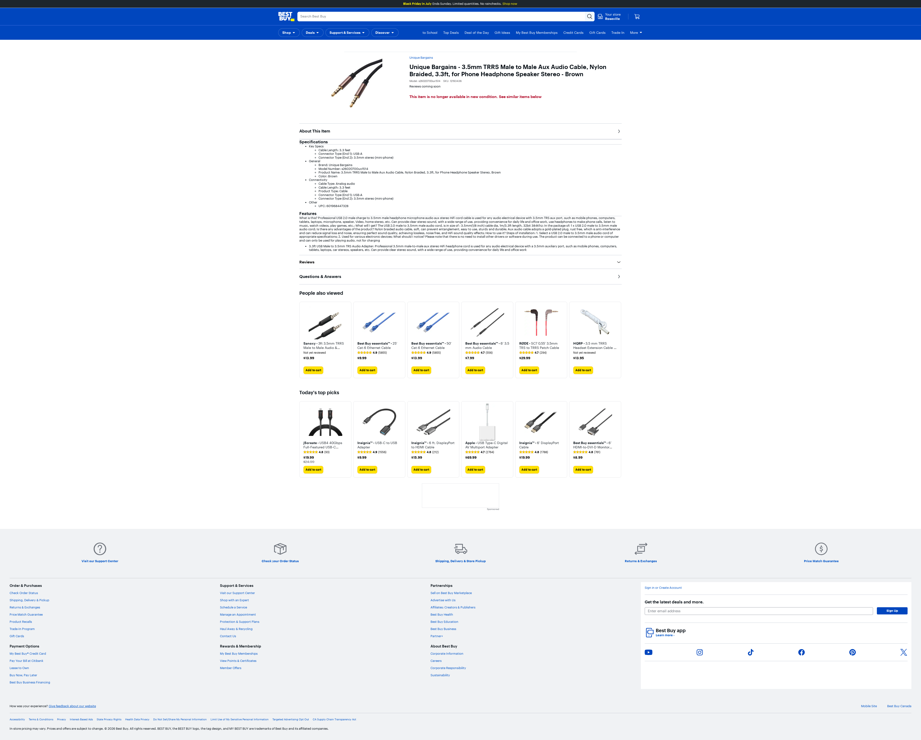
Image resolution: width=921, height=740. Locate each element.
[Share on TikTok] (751, 652)
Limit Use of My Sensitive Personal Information (240, 719)
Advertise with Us (443, 600)
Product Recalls (21, 622)
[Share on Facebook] (801, 652)
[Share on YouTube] (648, 652)
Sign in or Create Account (663, 588)
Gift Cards (17, 636)
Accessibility (17, 719)
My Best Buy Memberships (239, 653)
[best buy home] (286, 16)
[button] (289, 32)
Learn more (665, 635)
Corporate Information (447, 653)
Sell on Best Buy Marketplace (451, 593)
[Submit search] (590, 16)
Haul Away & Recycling (236, 629)
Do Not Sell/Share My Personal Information (180, 719)
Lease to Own (19, 668)
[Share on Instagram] (699, 652)
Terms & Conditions (41, 719)
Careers (436, 661)
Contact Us (228, 636)
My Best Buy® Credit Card (28, 653)
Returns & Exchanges (25, 607)
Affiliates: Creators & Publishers (453, 607)
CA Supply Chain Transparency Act (334, 719)
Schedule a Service (233, 607)
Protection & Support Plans (239, 622)
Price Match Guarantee (26, 614)
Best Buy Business (443, 629)
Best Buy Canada (899, 706)
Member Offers (230, 668)
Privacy (61, 719)
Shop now (509, 4)
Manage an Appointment (238, 614)
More (634, 32)
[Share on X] (904, 652)
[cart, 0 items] (637, 16)
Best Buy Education (444, 622)
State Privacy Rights (109, 719)
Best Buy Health (442, 614)
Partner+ (437, 636)
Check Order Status (24, 593)
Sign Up (892, 611)
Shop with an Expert (234, 600)
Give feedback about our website (72, 706)
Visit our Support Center (237, 593)
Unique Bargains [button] (421, 57)
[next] (618, 340)
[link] (372, 353)
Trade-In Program (22, 629)
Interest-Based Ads (81, 719)
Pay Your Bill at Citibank (26, 661)
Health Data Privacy (137, 719)
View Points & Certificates (238, 661)
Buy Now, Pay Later (23, 675)
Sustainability (440, 675)
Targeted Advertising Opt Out (290, 719)
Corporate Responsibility (448, 668)
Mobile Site (869, 706)
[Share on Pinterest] (852, 652)
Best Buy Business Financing (30, 682)
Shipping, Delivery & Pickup (29, 600)
